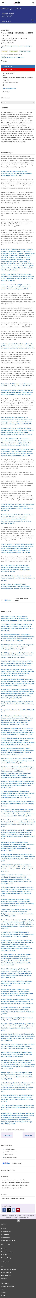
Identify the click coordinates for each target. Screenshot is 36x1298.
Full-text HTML (7, 66)
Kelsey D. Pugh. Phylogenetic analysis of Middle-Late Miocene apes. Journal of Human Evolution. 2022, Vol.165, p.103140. (16, 983)
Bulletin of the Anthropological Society (12, 1188)
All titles (3, 1229)
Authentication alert (11, 1157)
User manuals (5, 1283)
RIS (5, 76)
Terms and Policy (6, 1258)
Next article (28, 1135)
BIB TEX (6, 80)
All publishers (5, 1235)
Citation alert (9, 1155)
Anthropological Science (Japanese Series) (13, 1198)
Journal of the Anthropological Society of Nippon (15, 1180)
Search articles (5, 1238)
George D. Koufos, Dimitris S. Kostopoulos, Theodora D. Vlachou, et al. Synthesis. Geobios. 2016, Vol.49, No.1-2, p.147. (17, 704)
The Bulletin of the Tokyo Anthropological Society (15, 1185)
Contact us (6, 92)
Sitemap (3, 1295)
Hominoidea (15, 46)
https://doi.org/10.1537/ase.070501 (14, 57)
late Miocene (22, 46)
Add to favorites (9, 1149)
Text (6, 85)
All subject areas (6, 1232)
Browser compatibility (7, 1286)
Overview (3, 1249)
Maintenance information (8, 1269)
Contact (3, 1292)
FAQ (2, 1289)
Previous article (7, 1135)
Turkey (3, 48)
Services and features (7, 1252)
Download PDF (9, 70)
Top (18, 1220)
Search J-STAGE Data (7, 1241)
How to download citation (9, 88)
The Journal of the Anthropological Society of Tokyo (15, 1182)
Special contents (6, 1272)
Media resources (5, 1275)
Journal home (6, 21)
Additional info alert (11, 1152)
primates (9, 46)
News (2, 1266)
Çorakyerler (29, 46)
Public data (4, 1255)
